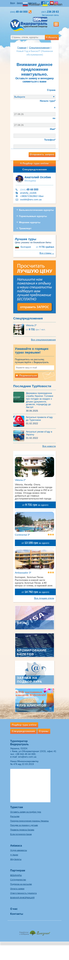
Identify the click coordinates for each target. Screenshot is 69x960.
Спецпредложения (34, 169)
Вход (12, 3)
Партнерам (17, 870)
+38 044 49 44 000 (25, 754)
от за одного (35, 504)
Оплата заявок (17, 889)
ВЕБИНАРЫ (16, 875)
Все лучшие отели (44, 598)
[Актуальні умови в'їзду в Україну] (19, 435)
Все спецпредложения (43, 339)
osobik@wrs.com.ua (31, 199)
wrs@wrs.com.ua (27, 756)
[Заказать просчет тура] (34, 288)
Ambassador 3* (23, 572)
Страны (44, 731)
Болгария (26, 247)
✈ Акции (14, 855)
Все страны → (47, 253)
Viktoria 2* (31, 325)
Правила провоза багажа (22, 830)
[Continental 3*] (34, 522)
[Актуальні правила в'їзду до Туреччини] (19, 421)
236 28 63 (50, 11)
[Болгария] (17, 247)
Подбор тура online (36, 163)
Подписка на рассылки (21, 884)
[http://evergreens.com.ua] (34, 932)
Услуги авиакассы (18, 850)
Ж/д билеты (15, 859)
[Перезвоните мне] (30, 11)
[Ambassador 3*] (34, 560)
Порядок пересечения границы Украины (29, 821)
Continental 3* (22, 534)
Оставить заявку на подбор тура (25, 812)
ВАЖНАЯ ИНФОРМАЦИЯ (22, 898)
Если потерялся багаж (21, 834)
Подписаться (28, 375)
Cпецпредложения (39, 47)
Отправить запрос (42, 154)
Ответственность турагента (23, 893)
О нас (14, 908)
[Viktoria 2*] (19, 329)
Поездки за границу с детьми (24, 825)
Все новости (49, 446)
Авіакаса (16, 845)
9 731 (45, 247)
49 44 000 (29, 189)
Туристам (16, 807)
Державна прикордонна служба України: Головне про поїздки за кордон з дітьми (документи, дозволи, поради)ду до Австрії (39, 400)
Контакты (16, 913)
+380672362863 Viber (32, 196)
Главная (21, 47)
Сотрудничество (18, 880)
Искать (53, 37)
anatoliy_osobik (28, 192)
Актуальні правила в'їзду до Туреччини (39, 418)
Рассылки (14, 816)
